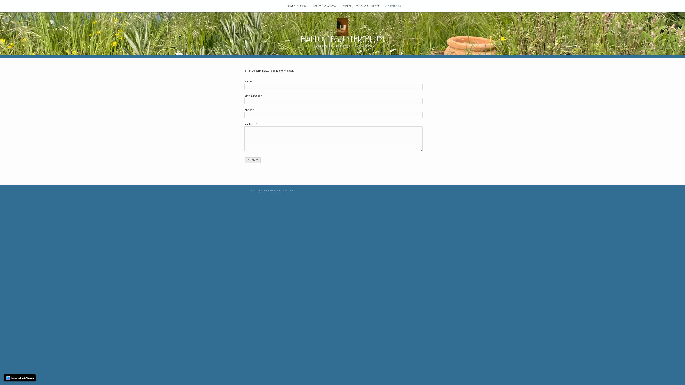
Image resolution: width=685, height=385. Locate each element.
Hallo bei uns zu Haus (297, 6)
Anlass (248, 109)
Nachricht (250, 124)
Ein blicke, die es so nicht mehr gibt (360, 6)
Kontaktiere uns (392, 6)
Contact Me (286, 190)
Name (248, 81)
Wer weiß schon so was (325, 6)
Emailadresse (252, 95)
